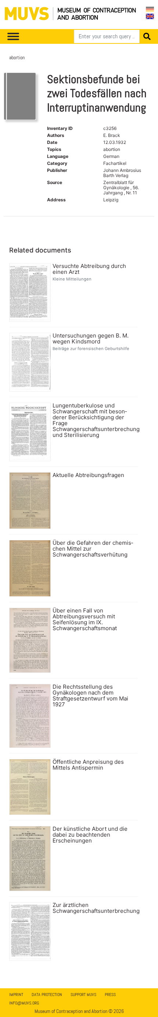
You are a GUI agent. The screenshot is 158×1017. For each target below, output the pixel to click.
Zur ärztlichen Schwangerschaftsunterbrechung (94, 908)
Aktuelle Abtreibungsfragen (88, 475)
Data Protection (47, 994)
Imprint (16, 994)
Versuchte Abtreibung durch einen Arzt (89, 269)
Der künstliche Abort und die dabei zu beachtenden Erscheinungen (90, 835)
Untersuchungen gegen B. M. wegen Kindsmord (91, 339)
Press (110, 994)
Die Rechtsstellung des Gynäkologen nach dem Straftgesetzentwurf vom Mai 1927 (90, 695)
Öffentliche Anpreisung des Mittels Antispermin (88, 765)
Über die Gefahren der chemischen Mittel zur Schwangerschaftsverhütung (93, 549)
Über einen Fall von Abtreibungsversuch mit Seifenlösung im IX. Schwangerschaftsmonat (85, 619)
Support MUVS (83, 994)
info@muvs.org (24, 1003)
